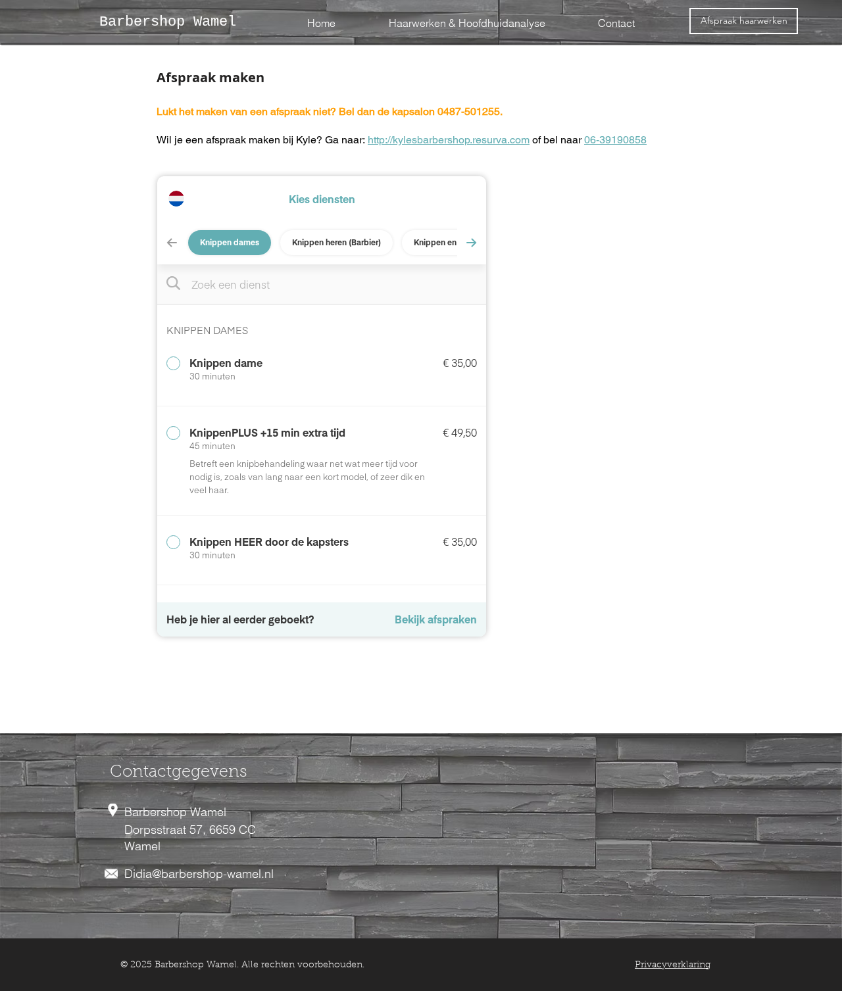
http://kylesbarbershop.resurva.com (449, 139)
